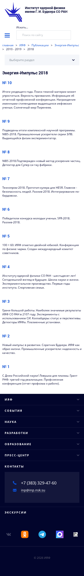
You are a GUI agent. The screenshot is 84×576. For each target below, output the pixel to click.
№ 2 (6, 335)
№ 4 (6, 266)
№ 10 (7, 82)
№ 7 (6, 178)
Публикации (40, 45)
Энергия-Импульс (67, 45)
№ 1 (6, 366)
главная (8, 45)
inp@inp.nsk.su (33, 490)
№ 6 (6, 209)
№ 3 (6, 301)
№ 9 (6, 121)
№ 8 (6, 151)
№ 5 (6, 236)
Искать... (22, 27)
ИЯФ (22, 45)
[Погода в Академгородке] (76, 534)
